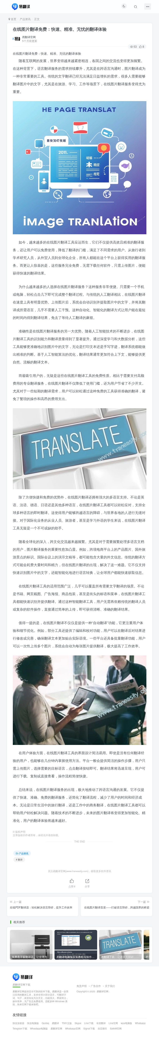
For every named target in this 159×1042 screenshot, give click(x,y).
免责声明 (82, 986)
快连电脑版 (33, 1023)
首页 (13, 19)
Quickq (45, 1023)
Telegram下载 (20, 1028)
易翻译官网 (29, 37)
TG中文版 (67, 1023)
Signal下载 (89, 1028)
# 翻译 (19, 859)
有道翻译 (101, 1023)
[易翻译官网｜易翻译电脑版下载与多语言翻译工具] (23, 976)
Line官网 (113, 1023)
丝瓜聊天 (102, 1028)
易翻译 (55, 1023)
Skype (78, 1023)
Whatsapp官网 (72, 1028)
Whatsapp (140, 1023)
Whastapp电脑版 (39, 1028)
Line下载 (88, 1023)
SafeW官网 (116, 1028)
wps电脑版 (126, 1023)
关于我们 (110, 986)
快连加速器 (18, 1023)
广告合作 (96, 986)
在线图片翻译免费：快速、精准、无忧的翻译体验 (60, 29)
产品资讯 (25, 19)
